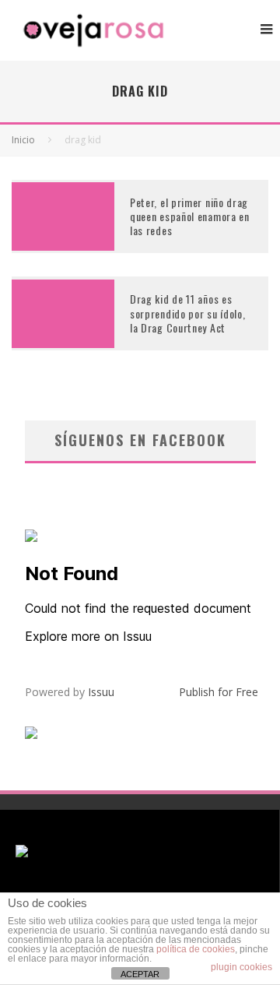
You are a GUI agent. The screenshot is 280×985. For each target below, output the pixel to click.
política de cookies (195, 949)
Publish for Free (218, 691)
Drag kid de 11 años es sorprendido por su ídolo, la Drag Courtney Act (188, 312)
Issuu (101, 691)
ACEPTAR (140, 974)
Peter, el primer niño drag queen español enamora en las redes (190, 216)
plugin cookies (241, 967)
